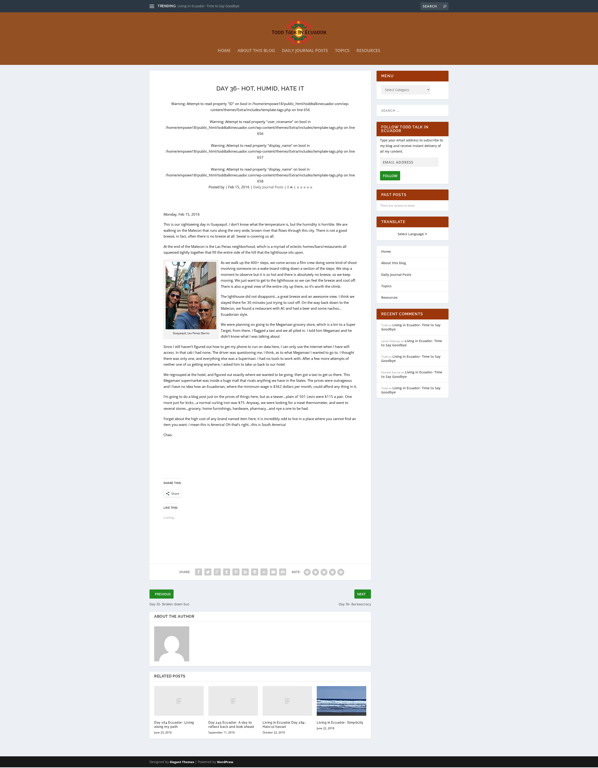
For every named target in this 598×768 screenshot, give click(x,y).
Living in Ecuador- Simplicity (340, 722)
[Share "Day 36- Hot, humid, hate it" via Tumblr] (226, 572)
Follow (390, 175)
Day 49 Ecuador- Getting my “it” (202, 6)
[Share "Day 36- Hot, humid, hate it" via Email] (273, 572)
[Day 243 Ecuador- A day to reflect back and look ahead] (233, 701)
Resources (368, 51)
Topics (342, 51)
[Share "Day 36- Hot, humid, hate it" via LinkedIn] (245, 572)
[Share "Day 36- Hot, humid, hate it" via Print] (282, 572)
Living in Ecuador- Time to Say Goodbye (411, 327)
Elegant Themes (182, 762)
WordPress (225, 762)
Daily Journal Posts (305, 51)
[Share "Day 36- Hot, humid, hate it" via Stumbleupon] (264, 572)
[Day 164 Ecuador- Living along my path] (179, 701)
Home (224, 51)
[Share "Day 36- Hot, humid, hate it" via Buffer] (254, 572)
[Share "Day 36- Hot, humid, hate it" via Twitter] (208, 572)
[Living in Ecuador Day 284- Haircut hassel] (287, 701)
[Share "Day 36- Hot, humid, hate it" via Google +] (217, 572)
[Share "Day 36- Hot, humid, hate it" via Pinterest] (236, 572)
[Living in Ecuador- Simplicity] (341, 701)
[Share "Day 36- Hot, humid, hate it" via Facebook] (198, 572)
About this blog (256, 51)
